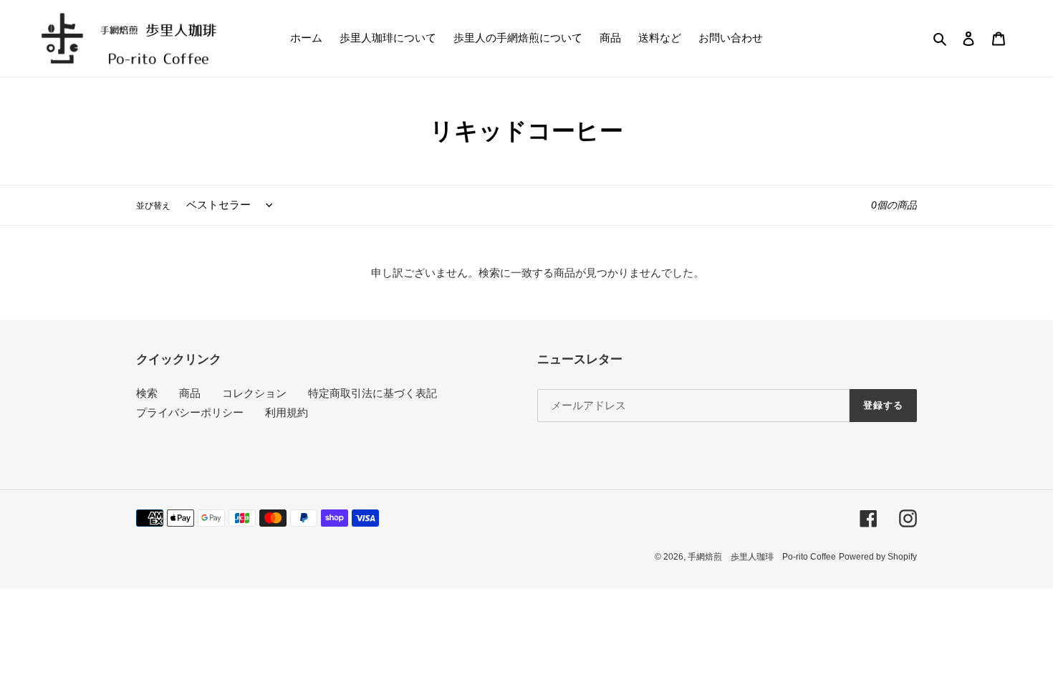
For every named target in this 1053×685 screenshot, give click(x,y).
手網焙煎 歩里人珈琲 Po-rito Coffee (762, 557)
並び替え (153, 206)
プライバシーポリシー (190, 412)
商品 (190, 393)
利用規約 (286, 412)
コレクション (254, 393)
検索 (147, 393)
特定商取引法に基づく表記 (372, 393)
